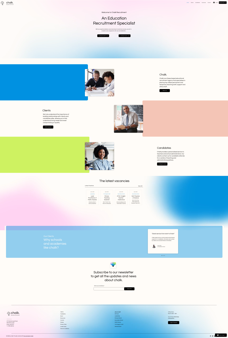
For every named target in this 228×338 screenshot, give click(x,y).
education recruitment (10, 4)
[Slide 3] (164, 255)
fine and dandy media (28, 336)
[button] (209, 2)
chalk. (9, 2)
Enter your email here (99, 285)
